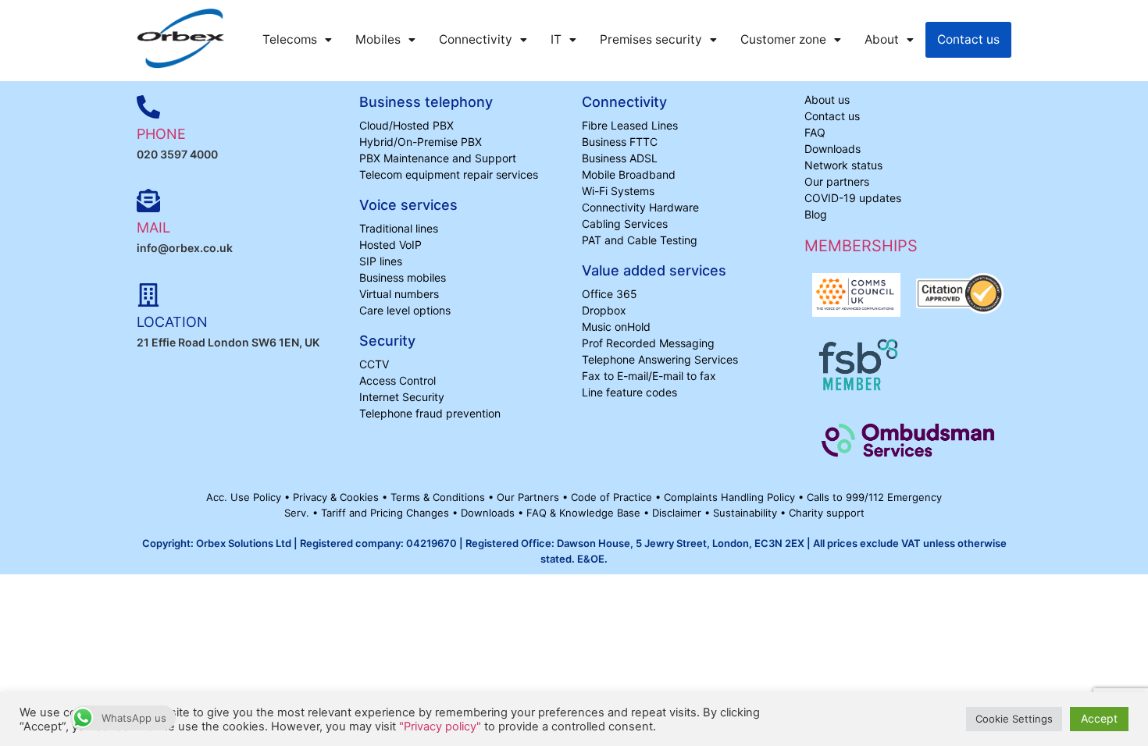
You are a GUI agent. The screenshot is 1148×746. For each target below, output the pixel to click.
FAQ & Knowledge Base (585, 512)
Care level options (405, 310)
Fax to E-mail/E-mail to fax (649, 375)
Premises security (651, 39)
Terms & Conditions (439, 497)
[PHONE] (148, 107)
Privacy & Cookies (337, 497)
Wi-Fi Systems (618, 190)
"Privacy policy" (440, 726)
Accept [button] (1099, 718)
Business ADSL (620, 158)
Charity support (827, 512)
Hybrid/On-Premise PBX (420, 141)
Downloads (832, 148)
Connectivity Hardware (640, 207)
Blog (815, 214)
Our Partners (529, 497)
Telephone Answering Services (660, 359)
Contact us (968, 39)
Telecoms (289, 39)
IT (556, 39)
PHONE (161, 134)
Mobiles (378, 39)
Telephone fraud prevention (430, 413)
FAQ (814, 132)
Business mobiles (402, 277)
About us (827, 99)
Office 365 (609, 293)
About (882, 39)
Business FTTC (620, 141)
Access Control (397, 380)
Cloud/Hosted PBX (406, 125)
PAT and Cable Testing (639, 240)
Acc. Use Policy (245, 497)
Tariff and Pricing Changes (386, 512)
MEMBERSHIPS (861, 245)
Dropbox (604, 310)
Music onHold (616, 326)
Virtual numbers (399, 293)
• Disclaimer (674, 512)
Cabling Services (625, 223)
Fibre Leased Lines (630, 125)
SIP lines (380, 261)
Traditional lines (398, 228)
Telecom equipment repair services (448, 174)
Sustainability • (751, 512)
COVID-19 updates (852, 197)
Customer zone (783, 39)
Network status (843, 165)
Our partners (836, 181)
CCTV (374, 364)
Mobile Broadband (629, 174)
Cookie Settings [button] (1014, 718)
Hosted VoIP (390, 244)
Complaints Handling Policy (731, 497)
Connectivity (475, 39)
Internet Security (401, 396)
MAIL (153, 227)
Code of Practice (613, 497)
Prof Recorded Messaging (648, 343)
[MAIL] (148, 200)
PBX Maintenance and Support (437, 158)
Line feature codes (629, 392)
